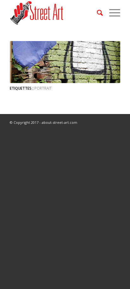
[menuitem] (97, 12)
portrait (43, 88)
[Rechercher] (97, 12)
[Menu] (111, 12)
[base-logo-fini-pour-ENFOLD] (54, 12)
